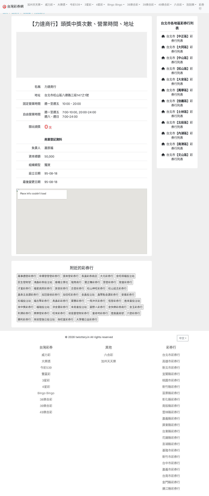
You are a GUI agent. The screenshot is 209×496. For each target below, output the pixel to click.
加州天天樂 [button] (33, 4)
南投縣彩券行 (171, 406)
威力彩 (46, 355)
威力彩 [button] (49, 4)
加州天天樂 (108, 361)
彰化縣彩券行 (171, 399)
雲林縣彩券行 (171, 412)
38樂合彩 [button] (132, 4)
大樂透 (46, 361)
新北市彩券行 (171, 367)
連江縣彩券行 (171, 488)
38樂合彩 (46, 399)
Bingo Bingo (46, 393)
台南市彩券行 (171, 476)
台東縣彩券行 (171, 431)
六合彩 (108, 355)
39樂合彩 (46, 406)
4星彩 (46, 386)
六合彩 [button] (178, 4)
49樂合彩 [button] (163, 4)
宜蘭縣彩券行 (171, 374)
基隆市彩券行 (171, 450)
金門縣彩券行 (171, 482)
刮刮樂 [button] (190, 4)
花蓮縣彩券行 (171, 437)
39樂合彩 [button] (148, 4)
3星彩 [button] (88, 4)
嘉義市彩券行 (171, 469)
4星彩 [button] (99, 4)
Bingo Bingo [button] (114, 4)
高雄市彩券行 (171, 361)
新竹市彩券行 (171, 456)
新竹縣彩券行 (171, 386)
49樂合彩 (46, 412)
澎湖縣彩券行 (171, 444)
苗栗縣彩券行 (171, 393)
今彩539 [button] (75, 4)
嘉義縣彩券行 (171, 418)
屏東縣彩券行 (171, 425)
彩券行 (201, 6)
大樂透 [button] (61, 4)
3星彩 (46, 380)
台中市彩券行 (171, 463)
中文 (181, 338)
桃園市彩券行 (171, 380)
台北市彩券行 (171, 355)
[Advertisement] (81, 55)
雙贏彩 (46, 374)
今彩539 (46, 367)
